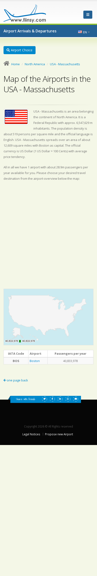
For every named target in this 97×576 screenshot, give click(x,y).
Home (15, 64)
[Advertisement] (48, 235)
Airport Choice (21, 50)
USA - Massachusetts (65, 64)
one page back (17, 380)
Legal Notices (31, 434)
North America (35, 64)
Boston (35, 361)
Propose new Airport (59, 434)
